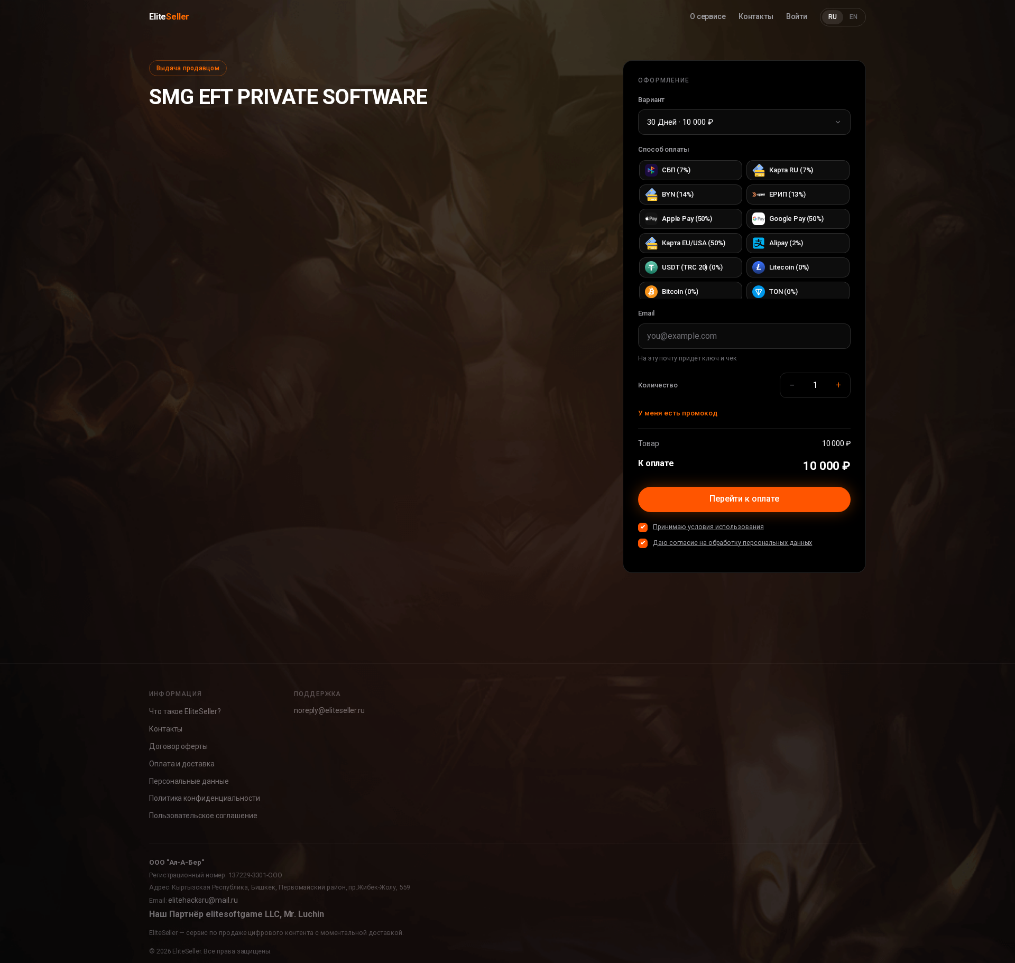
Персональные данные (188, 781)
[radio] (690, 170)
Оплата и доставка (182, 764)
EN (853, 17)
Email (646, 313)
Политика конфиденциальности (204, 798)
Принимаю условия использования (708, 527)
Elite (169, 17)
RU (832, 17)
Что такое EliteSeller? (185, 711)
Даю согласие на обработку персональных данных (732, 543)
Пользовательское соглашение (203, 815)
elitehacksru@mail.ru (202, 900)
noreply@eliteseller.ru (329, 710)
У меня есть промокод (677, 413)
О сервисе (708, 16)
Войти (796, 16)
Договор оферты (178, 746)
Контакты (756, 16)
